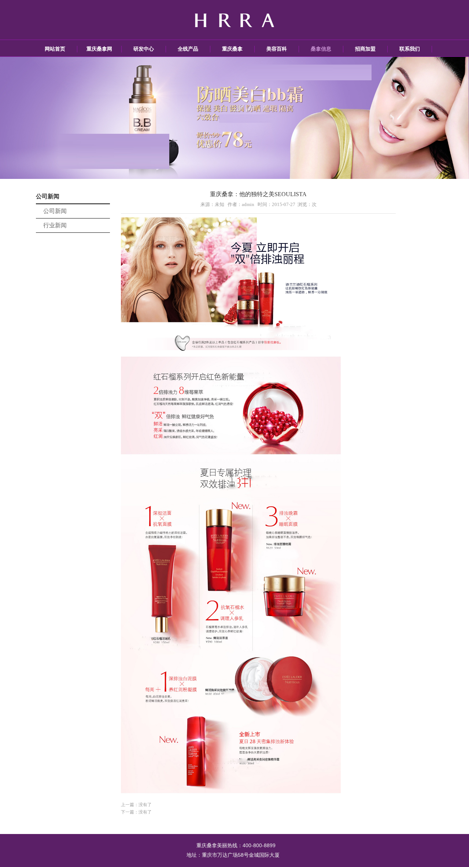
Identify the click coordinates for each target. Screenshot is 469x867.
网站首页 (55, 49)
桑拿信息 (321, 49)
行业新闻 (55, 225)
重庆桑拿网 (99, 49)
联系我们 (409, 49)
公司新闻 (55, 211)
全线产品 (188, 49)
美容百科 (276, 49)
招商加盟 (365, 49)
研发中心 (143, 49)
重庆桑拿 (232, 49)
